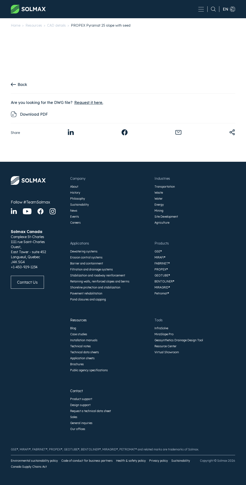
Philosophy (77, 198)
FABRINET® (162, 263)
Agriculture (161, 222)
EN (225, 9)
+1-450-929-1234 (24, 267)
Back (22, 84)
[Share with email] (178, 132)
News (73, 210)
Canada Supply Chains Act (29, 466)
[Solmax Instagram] (52, 211)
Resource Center (165, 346)
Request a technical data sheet (90, 411)
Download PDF (34, 114)
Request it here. (88, 102)
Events (74, 216)
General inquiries (81, 423)
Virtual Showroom (166, 352)
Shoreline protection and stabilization (95, 287)
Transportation (164, 186)
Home (15, 25)
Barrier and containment (86, 263)
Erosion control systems (86, 257)
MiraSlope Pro (163, 334)
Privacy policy (158, 460)
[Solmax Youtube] (27, 211)
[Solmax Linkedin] (14, 211)
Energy (159, 204)
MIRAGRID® (162, 287)
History (75, 192)
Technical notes (80, 346)
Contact (76, 391)
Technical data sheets (84, 352)
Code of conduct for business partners (87, 460)
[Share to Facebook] (125, 132)
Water (158, 198)
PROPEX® (161, 269)
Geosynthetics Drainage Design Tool (178, 340)
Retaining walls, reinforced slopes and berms (99, 281)
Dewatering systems (84, 251)
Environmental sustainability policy (34, 460)
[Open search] (212, 9)
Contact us (27, 282)
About (74, 186)
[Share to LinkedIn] (71, 132)
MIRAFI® (160, 257)
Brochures (77, 364)
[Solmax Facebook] (40, 211)
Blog (73, 328)
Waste (158, 192)
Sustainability (79, 204)
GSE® (158, 251)
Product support (81, 399)
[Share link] (232, 132)
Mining (158, 210)
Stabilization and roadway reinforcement (97, 275)
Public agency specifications (89, 370)
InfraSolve (161, 328)
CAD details (56, 25)
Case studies (78, 334)
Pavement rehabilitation (86, 293)
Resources (33, 25)
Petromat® (161, 293)
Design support (80, 405)
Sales (73, 417)
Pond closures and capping (88, 299)
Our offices (77, 429)
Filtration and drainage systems (91, 269)
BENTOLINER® (164, 281)
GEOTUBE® (162, 275)
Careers (75, 222)
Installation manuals (84, 340)
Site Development (166, 216)
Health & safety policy (131, 460)
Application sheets (82, 358)
